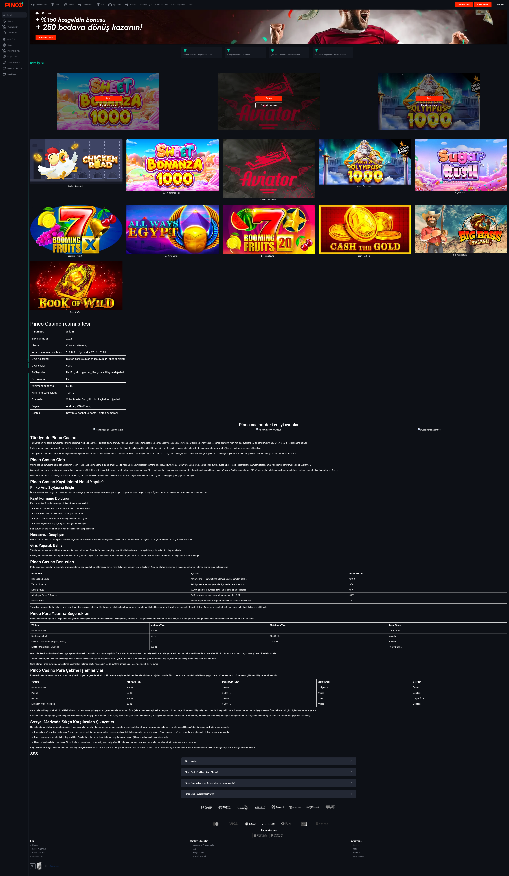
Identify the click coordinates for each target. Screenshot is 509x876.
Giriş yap (500, 4)
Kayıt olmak (482, 4)
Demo (108, 98)
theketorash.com (54, 866)
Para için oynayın (108, 105)
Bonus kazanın (46, 37)
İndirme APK (464, 4)
